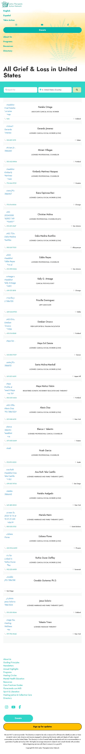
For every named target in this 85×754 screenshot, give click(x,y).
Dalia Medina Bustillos (45, 236)
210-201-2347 (11, 226)
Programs (7, 672)
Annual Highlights (10, 669)
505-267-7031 (11, 247)
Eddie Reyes (45, 257)
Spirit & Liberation (11, 691)
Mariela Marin (45, 515)
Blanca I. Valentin (45, 429)
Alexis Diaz (45, 407)
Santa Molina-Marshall (45, 364)
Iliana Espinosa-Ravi (45, 193)
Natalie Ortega (45, 107)
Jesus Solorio (45, 600)
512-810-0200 (11, 462)
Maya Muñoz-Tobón (45, 386)
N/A (8, 119)
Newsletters (8, 665)
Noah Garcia (45, 450)
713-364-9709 (11, 183)
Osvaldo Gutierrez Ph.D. (45, 580)
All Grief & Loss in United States (40, 72)
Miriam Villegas (45, 150)
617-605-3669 (12, 441)
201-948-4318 (11, 419)
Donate (18, 718)
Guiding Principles (11, 662)
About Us (7, 659)
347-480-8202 (11, 505)
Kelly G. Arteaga (45, 278)
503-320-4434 (12, 398)
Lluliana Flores (45, 536)
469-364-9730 (12, 312)
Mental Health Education (13, 678)
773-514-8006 (11, 205)
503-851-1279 (11, 140)
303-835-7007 (11, 355)
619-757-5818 (11, 290)
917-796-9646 (12, 634)
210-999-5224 (12, 269)
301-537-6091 (11, 376)
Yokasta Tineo (45, 622)
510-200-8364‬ (12, 612)
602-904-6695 (12, 548)
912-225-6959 (12, 569)
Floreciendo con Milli (12, 688)
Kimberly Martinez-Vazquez (45, 171)
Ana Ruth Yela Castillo (45, 472)
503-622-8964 (12, 162)
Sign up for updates (42, 726)
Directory (7, 698)
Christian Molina (45, 214)
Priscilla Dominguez (45, 300)
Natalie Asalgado (45, 493)
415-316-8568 (11, 333)
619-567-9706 (12, 483)
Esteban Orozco (45, 321)
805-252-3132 (11, 526)
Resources (7, 682)
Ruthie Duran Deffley (45, 557)
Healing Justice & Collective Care (17, 695)
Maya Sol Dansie (45, 343)
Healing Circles (10, 675)
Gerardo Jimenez (45, 128)
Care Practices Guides (13, 685)
